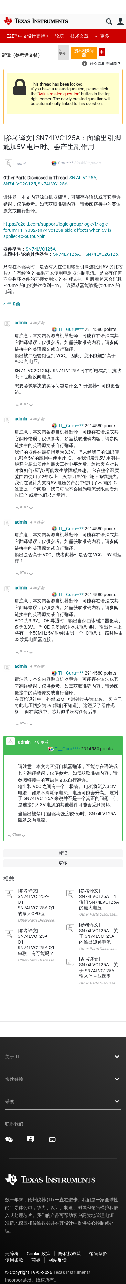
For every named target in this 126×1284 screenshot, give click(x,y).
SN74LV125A (82, 177)
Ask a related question (58, 93)
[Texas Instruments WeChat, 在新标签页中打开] (9, 1141)
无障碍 (12, 1253)
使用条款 (14, 1260)
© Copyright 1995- (28, 1272)
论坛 (59, 36)
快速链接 (14, 1079)
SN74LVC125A (53, 183)
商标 (35, 1260)
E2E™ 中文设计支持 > (27, 36)
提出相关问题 (84, 52)
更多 (104, 36)
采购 (9, 1101)
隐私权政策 (69, 1253)
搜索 (109, 22)
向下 (31, 405)
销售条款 (98, 1253)
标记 (63, 853)
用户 (120, 22)
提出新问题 (102, 52)
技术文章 (79, 36)
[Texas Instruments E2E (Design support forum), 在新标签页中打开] (31, 1141)
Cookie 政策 (38, 1253)
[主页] (35, 21)
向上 (17, 405)
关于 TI (12, 1056)
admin (22, 163)
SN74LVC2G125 (19, 183)
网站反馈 (57, 1260)
